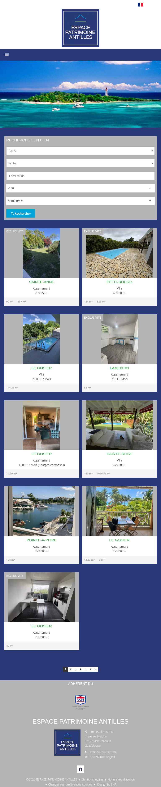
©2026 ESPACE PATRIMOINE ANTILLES (51, 779)
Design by (106, 784)
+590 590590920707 (103, 752)
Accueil (80, 28)
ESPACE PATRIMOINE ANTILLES (80, 721)
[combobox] (80, 150)
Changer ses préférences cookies (70, 784)
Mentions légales (92, 779)
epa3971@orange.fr (102, 757)
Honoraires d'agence (121, 779)
